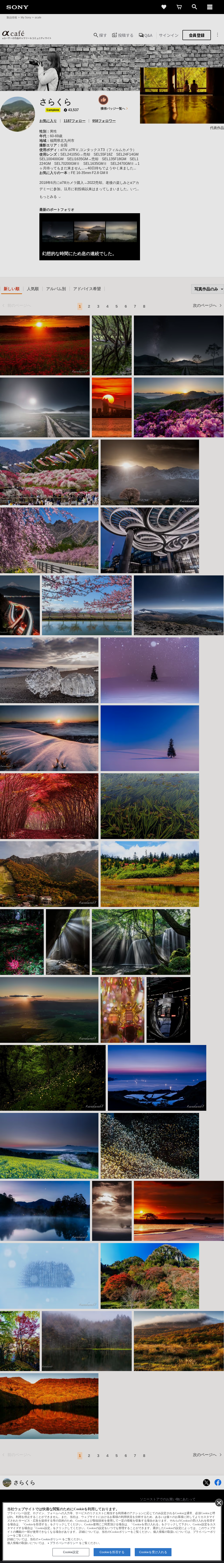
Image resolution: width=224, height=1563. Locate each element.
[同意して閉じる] (218, 1502)
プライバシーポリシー (64, 1543)
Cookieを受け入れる (153, 1552)
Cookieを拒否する (112, 1552)
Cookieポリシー (51, 1539)
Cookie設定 (71, 1552)
